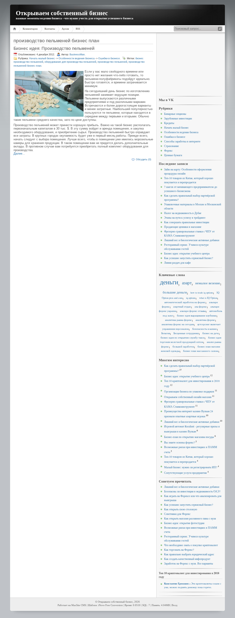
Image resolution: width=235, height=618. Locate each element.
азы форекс (201, 306)
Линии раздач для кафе (177, 262)
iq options (191, 297)
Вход (174, 605)
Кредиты (169, 123)
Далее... (19, 153)
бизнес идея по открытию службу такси (182, 337)
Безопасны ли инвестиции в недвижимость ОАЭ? (192, 491)
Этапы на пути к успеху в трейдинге (184, 217)
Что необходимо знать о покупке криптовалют (191, 545)
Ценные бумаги (173, 155)
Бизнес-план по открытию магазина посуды (189, 437)
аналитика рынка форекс (178, 320)
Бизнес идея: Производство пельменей (54, 48)
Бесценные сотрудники (186, 333)
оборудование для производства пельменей (70, 61)
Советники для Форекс (177, 514)
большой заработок (183, 346)
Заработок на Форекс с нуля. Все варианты (188, 563)
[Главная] (15, 28)
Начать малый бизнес (42, 58)
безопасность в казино (204, 328)
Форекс (168, 150)
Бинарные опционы (175, 114)
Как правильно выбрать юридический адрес (189, 554)
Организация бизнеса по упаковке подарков (189, 391)
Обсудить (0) (143, 159)
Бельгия (165, 333)
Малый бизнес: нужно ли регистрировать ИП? (190, 467)
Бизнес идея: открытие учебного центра (187, 253)
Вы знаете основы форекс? (179, 442)
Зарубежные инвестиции (178, 118)
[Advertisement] (190, 64)
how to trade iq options (201, 292)
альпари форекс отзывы (193, 311)
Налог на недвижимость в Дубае (182, 213)
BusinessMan (77, 54)
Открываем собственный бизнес (62, 12)
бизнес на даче (210, 333)
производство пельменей (112, 61)
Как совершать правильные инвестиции (186, 222)
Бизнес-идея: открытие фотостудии (184, 523)
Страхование (171, 146)
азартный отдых (182, 306)
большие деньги (175, 292)
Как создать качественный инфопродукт (187, 559)
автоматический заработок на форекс (184, 302)
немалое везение (207, 283)
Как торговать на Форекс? (179, 549)
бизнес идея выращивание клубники (196, 315)
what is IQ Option (208, 297)
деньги (169, 282)
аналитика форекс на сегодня (178, 324)
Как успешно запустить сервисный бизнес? (188, 258)
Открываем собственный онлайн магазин (187, 397)
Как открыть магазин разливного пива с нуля (190, 518)
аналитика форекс (205, 320)
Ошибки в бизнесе (109, 58)
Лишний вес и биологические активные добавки (191, 240)
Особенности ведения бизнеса (77, 58)
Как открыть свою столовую (180, 509)
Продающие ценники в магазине (182, 227)
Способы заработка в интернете (182, 141)
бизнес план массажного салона (200, 351)
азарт (187, 282)
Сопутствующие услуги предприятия (185, 472)
